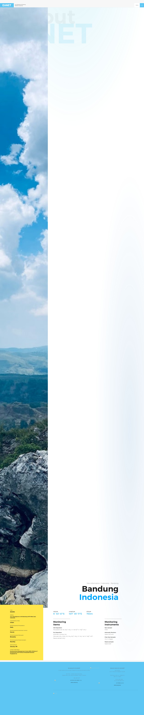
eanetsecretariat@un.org (76, 680)
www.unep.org (74, 682)
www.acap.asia (117, 685)
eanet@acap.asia (120, 682)
